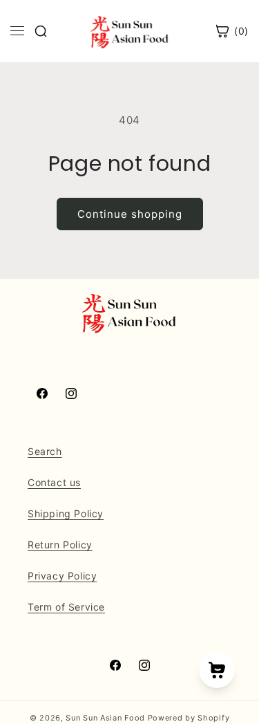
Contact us (54, 482)
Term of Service (66, 607)
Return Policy (60, 544)
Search (45, 451)
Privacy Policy (62, 576)
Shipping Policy (66, 513)
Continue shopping (129, 214)
